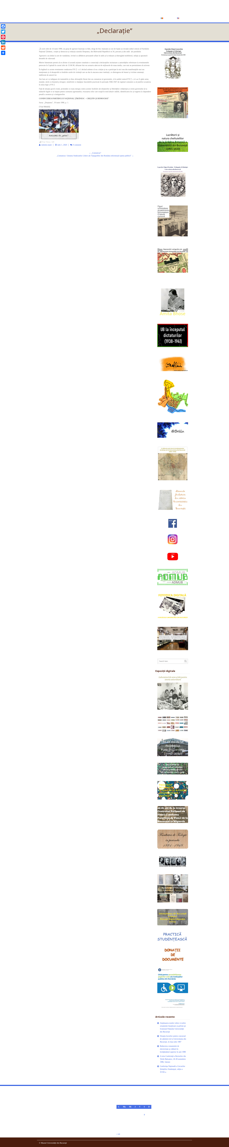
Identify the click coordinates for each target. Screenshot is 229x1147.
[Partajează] (3, 53)
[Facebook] (3, 26)
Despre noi (95, 18)
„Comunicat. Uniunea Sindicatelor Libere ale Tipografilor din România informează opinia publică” (95, 156)
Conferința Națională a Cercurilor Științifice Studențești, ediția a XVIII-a (172, 1069)
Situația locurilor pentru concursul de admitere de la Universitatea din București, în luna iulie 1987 (173, 1039)
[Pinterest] (3, 37)
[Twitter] (3, 31)
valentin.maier (46, 145)
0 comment (77, 145)
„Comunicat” (95, 153)
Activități (111, 18)
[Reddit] (3, 47)
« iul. (118, 1134)
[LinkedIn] (3, 42)
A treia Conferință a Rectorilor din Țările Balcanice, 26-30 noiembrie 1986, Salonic (173, 1059)
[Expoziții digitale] (172, 693)
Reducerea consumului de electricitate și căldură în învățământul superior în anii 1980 (173, 1049)
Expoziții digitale (131, 18)
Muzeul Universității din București (93, 7)
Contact (150, 18)
